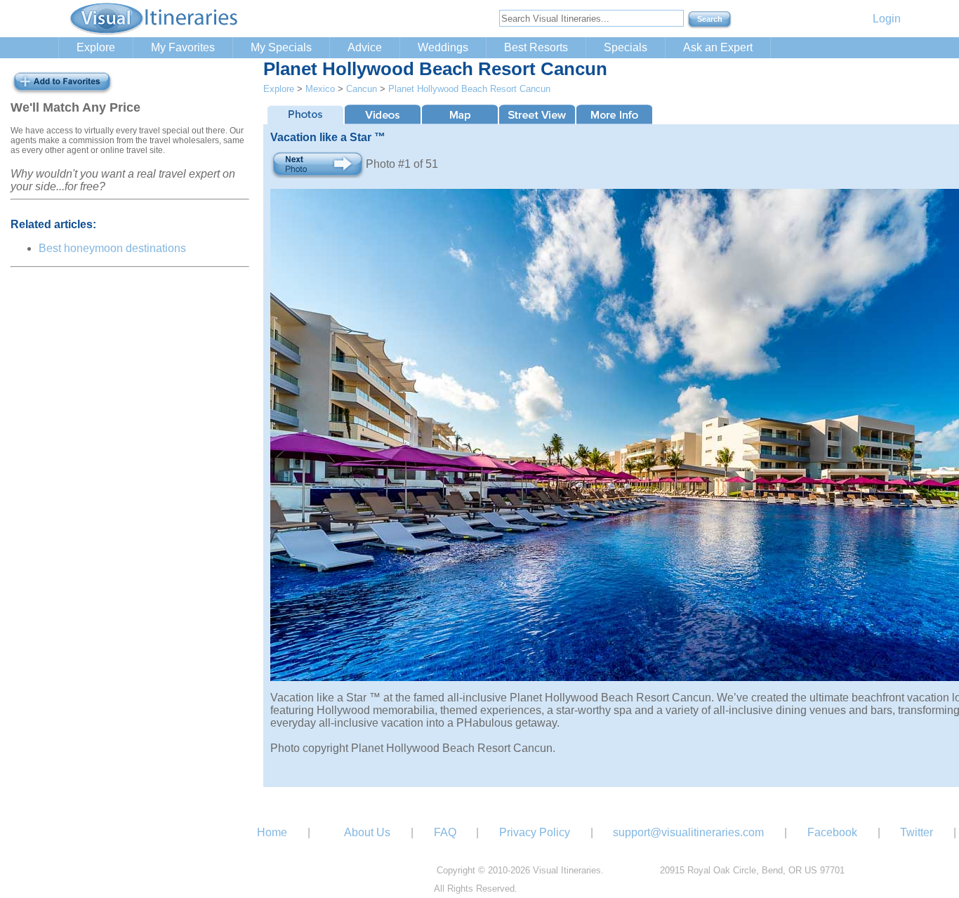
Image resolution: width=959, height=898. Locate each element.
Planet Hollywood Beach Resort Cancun (469, 89)
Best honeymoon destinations (112, 248)
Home (272, 832)
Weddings (443, 47)
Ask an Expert (718, 47)
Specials (625, 47)
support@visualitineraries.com (688, 832)
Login (887, 19)
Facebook (832, 832)
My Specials (281, 47)
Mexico (320, 89)
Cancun (361, 89)
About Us (367, 832)
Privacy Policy (534, 832)
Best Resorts (536, 47)
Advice (365, 47)
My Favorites (183, 47)
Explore (96, 47)
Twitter (916, 832)
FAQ (445, 832)
